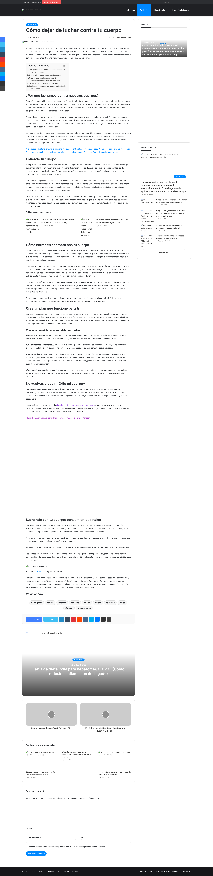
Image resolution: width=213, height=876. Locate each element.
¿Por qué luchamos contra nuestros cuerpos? (47, 70)
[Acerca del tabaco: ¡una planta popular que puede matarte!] (147, 228)
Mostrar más (164, 253)
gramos (111, 603)
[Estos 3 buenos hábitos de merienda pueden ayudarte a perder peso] (147, 203)
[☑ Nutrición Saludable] (31, 10)
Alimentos (131, 10)
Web (82, 837)
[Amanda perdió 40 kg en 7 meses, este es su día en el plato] (147, 241)
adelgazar (37, 603)
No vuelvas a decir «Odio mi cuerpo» (43, 83)
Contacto (186, 871)
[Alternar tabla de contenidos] (63, 66)
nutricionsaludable (52, 633)
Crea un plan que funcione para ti (42, 78)
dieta (98, 603)
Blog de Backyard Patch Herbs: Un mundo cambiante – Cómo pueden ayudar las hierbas (170, 213)
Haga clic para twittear (109, 152)
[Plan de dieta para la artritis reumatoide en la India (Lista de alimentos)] (33, 226)
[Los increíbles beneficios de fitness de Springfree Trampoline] (114, 760)
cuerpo (75, 603)
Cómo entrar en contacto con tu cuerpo (45, 75)
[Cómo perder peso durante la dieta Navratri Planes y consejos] (42, 760)
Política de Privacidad (174, 871)
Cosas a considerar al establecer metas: (45, 81)
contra (63, 603)
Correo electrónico (34, 837)
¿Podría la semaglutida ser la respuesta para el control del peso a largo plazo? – (77, 754)
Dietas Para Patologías (180, 10)
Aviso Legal (160, 871)
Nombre (29, 828)
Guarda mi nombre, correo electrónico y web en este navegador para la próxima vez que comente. (66, 847)
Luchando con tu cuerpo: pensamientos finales (47, 86)
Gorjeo (39, 571)
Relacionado (35, 89)
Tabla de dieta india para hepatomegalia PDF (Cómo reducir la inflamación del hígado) (78, 671)
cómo (50, 603)
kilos (123, 603)
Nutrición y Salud (160, 10)
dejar (87, 603)
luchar (70, 608)
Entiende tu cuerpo (36, 72)
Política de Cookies (147, 871)
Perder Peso (144, 10)
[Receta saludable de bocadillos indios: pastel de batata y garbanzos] (87, 227)
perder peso (85, 608)
